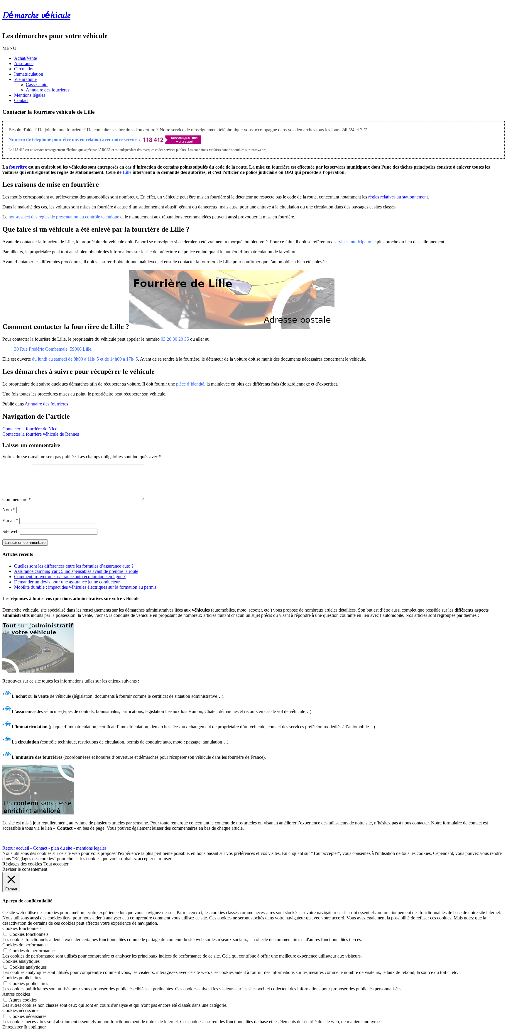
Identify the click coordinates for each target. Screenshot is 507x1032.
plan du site (61, 848)
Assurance (23, 63)
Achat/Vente (25, 58)
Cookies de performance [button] (25, 944)
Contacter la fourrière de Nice (29, 428)
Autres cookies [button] (16, 994)
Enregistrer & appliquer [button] (24, 1026)
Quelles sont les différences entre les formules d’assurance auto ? (73, 565)
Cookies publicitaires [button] (21, 977)
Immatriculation (28, 74)
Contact (21, 100)
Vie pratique (25, 79)
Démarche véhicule (36, 16)
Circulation (24, 68)
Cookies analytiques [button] (21, 961)
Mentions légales (29, 95)
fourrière (18, 166)
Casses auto (37, 84)
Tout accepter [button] (55, 863)
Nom (8, 509)
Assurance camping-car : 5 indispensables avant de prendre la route (76, 571)
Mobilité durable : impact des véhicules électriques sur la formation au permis (85, 587)
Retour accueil (15, 848)
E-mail (10, 520)
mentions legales (91, 848)
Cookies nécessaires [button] (20, 1010)
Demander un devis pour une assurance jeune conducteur (67, 581)
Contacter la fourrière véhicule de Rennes (40, 434)
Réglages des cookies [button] (22, 863)
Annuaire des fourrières (47, 89)
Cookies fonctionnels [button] (21, 928)
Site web (10, 531)
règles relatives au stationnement (398, 196)
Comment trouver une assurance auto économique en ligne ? (70, 576)
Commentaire (16, 499)
